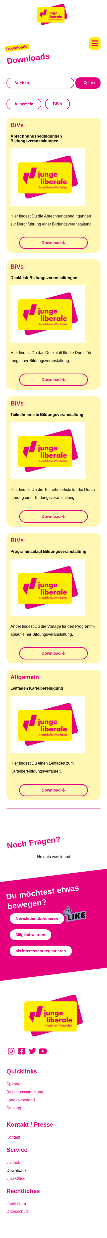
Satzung (13, 1108)
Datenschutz (17, 1211)
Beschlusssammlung (24, 1092)
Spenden (14, 1084)
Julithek (13, 1162)
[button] (95, 43)
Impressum (16, 1203)
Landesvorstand (20, 1100)
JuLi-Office (15, 1178)
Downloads (16, 1170)
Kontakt (13, 1137)
